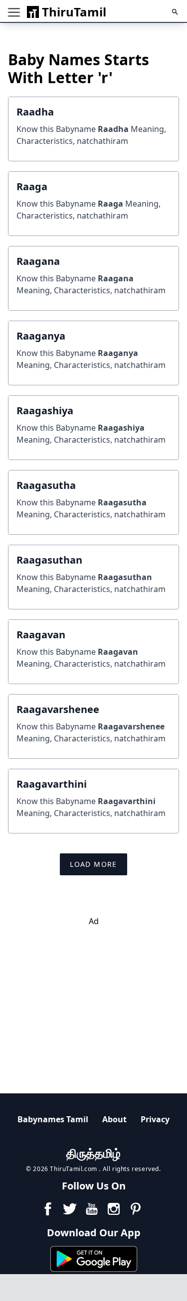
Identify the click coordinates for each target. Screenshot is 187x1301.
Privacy (155, 1119)
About (114, 1119)
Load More (93, 864)
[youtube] (92, 1209)
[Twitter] (70, 1209)
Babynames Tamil (52, 1119)
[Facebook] (48, 1209)
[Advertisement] (96, 996)
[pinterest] (136, 1209)
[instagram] (114, 1209)
